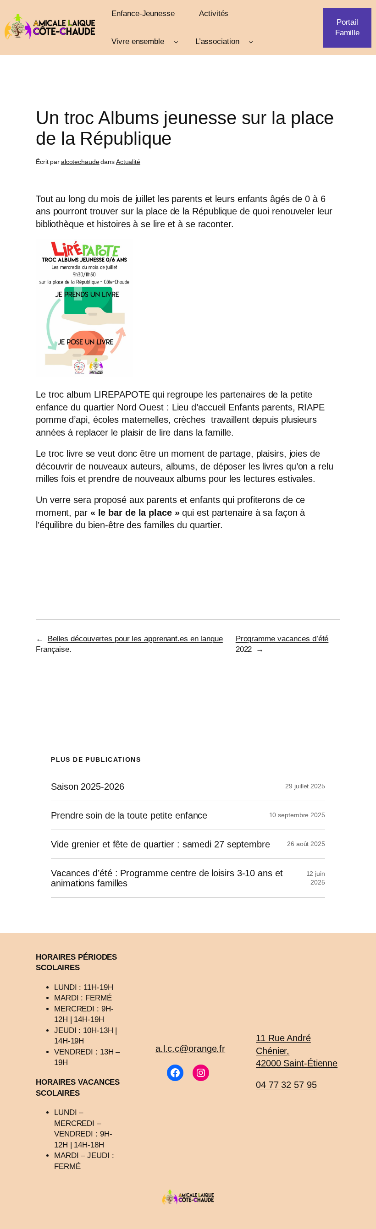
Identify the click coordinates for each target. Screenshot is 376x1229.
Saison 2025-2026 (87, 786)
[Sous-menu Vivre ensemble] (176, 41)
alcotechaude (80, 161)
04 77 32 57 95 (286, 1085)
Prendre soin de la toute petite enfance (129, 815)
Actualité (128, 161)
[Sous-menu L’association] (251, 41)
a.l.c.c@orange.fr (190, 1048)
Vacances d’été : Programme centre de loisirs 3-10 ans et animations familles (166, 878)
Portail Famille (347, 27)
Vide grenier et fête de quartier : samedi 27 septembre (160, 844)
